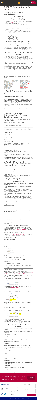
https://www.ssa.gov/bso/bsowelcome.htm (19, 337)
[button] (19, 3)
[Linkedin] (5, 394)
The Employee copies (15, 287)
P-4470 (12, 50)
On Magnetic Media (21, 273)
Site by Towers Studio (32, 398)
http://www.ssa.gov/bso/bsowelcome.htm (17, 234)
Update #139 (11, 22)
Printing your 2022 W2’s (21, 229)
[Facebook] (2, 394)
